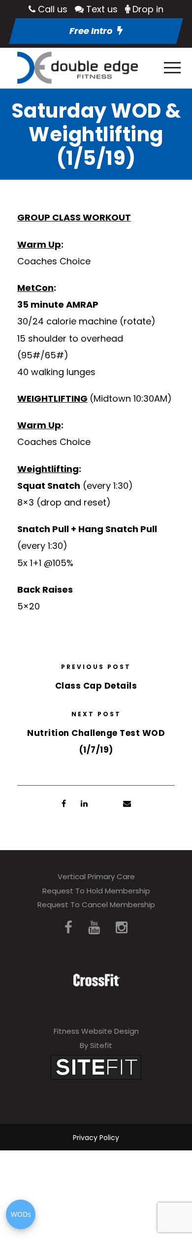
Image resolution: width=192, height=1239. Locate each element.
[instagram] (122, 928)
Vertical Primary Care (96, 876)
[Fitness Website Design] (96, 1066)
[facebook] (68, 928)
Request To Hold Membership (96, 891)
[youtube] (94, 928)
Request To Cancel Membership (96, 904)
